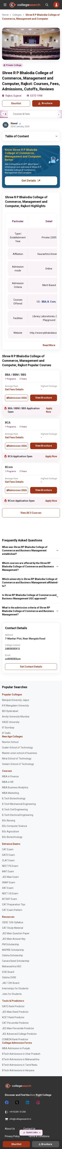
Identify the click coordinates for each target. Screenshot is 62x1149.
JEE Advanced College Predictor (19, 1033)
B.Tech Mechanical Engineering (19, 804)
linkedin (27, 1102)
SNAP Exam (8, 882)
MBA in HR (7, 782)
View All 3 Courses (31, 512)
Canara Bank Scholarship (15, 961)
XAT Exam (7, 888)
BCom (9, 467)
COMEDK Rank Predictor (15, 1039)
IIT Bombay (8, 727)
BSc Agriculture (10, 831)
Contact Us (29, 1128)
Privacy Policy (12, 1136)
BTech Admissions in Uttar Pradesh (21, 1053)
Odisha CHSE (9, 977)
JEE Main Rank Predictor (15, 1011)
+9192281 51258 (17, 1112)
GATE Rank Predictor (13, 1006)
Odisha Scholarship (12, 955)
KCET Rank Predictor (13, 1017)
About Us (10, 1128)
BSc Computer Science (14, 826)
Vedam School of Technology (18, 764)
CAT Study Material (12, 927)
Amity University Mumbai (15, 716)
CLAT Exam (8, 860)
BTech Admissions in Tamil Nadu (19, 1064)
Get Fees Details (14, 389)
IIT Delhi (6, 733)
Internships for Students (15, 988)
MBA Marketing (10, 793)
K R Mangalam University (15, 705)
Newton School (10, 742)
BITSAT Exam (9, 899)
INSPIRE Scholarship (13, 950)
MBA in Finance (10, 776)
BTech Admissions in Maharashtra (20, 1059)
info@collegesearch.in (20, 1119)
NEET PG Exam (10, 866)
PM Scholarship (10, 944)
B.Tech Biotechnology (13, 798)
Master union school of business (19, 753)
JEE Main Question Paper (15, 933)
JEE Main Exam (10, 877)
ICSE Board (8, 972)
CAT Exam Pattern (12, 910)
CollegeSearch (24, 5)
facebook (6, 1102)
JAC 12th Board (10, 983)
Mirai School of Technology (16, 758)
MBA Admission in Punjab (16, 1048)
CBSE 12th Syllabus (12, 922)
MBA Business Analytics (15, 787)
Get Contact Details (31, 666)
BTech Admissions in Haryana (18, 1070)
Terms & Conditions (38, 1136)
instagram (37, 1102)
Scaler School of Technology (17, 747)
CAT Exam (7, 849)
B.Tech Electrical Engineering (17, 815)
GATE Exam (8, 855)
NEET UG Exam (10, 893)
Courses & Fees (21, 114)
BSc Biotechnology (12, 837)
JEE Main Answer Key (13, 939)
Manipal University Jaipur (15, 700)
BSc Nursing (8, 820)
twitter (17, 1102)
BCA (8, 422)
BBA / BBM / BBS (15, 374)
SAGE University (10, 722)
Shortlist (16, 103)
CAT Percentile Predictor (15, 1022)
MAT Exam (8, 871)
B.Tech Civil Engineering (15, 809)
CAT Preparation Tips (13, 904)
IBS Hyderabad (10, 711)
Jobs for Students (12, 994)
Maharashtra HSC (11, 966)
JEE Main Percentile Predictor (18, 1028)
